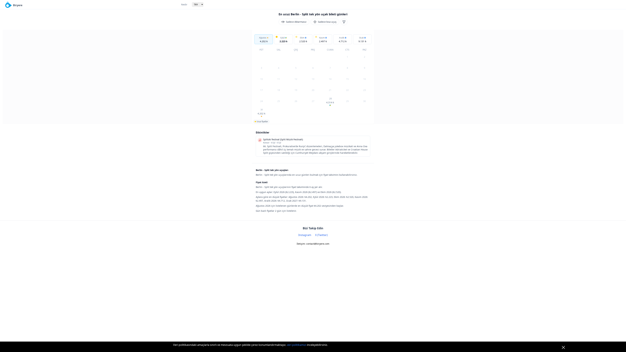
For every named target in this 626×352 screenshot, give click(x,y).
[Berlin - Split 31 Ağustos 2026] (261, 113)
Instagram (304, 235)
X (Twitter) (321, 235)
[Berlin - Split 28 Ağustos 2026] (330, 101)
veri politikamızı (296, 345)
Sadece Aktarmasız (296, 21)
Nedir (184, 4)
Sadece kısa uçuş (327, 21)
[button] (263, 39)
